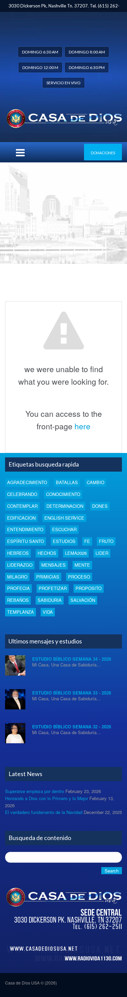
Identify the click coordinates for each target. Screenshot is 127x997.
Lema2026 (76, 553)
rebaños (18, 600)
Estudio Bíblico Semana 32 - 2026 (71, 726)
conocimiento (63, 494)
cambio (95, 482)
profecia (18, 588)
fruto (106, 541)
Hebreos (18, 553)
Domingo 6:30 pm (87, 67)
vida (48, 612)
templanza (20, 612)
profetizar (53, 588)
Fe (87, 541)
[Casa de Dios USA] (63, 117)
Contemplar (22, 506)
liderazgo (20, 565)
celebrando (22, 494)
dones (100, 506)
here (82, 426)
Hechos (47, 553)
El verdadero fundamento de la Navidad (43, 812)
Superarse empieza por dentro (34, 791)
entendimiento (25, 529)
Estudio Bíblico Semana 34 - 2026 (71, 659)
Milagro (17, 576)
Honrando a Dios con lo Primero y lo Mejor (46, 798)
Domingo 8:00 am (87, 51)
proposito (89, 588)
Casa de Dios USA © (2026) (31, 982)
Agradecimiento (27, 482)
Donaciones (103, 153)
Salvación (82, 600)
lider (102, 553)
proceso (79, 576)
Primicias (47, 576)
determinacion (64, 506)
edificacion (21, 518)
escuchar (64, 529)
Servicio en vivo (63, 82)
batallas (67, 482)
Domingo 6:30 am (40, 51)
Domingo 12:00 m (40, 67)
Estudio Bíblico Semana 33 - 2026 (71, 692)
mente (82, 565)
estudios (64, 541)
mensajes (53, 565)
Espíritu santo (25, 541)
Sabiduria (50, 600)
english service (64, 518)
